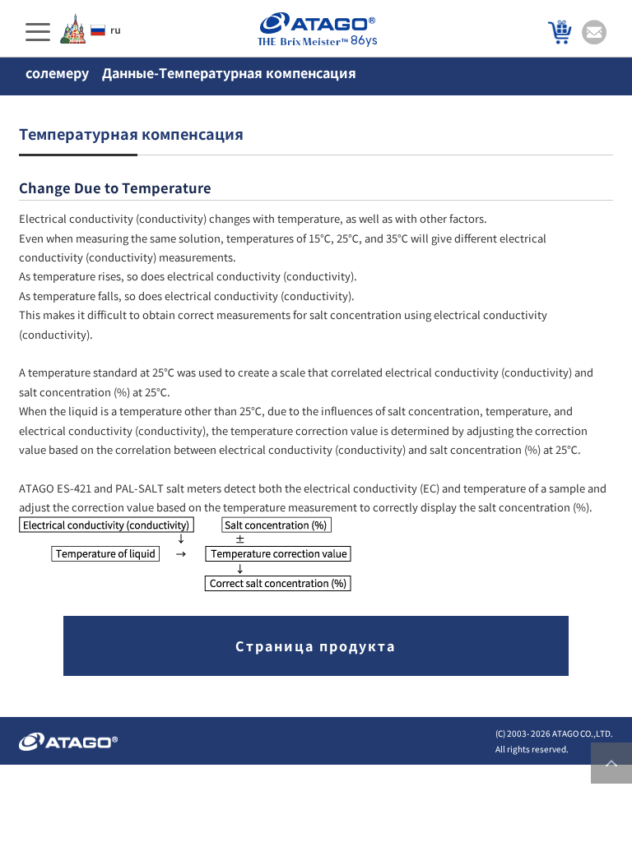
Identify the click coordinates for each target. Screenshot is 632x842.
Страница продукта (315, 645)
